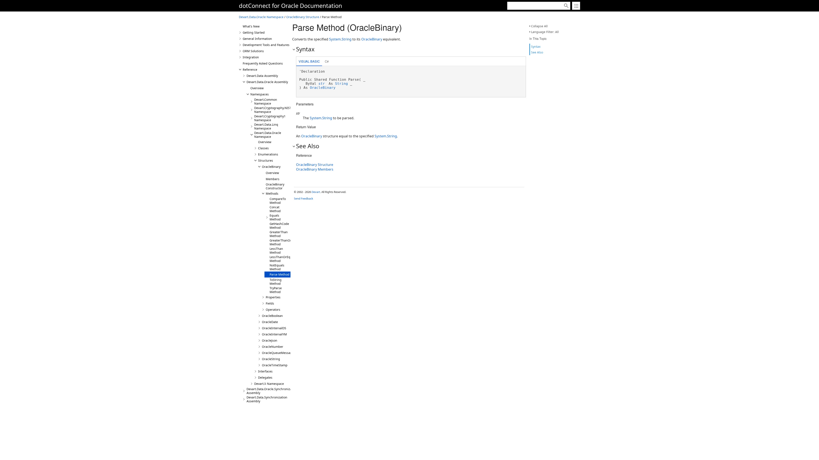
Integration (251, 57)
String (341, 84)
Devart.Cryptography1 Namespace (270, 118)
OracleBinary (271, 167)
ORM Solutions (253, 51)
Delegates (265, 377)
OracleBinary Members (314, 169)
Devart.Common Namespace (265, 101)
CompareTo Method (278, 201)
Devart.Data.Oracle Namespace (261, 17)
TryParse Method (276, 290)
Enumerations (268, 154)
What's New (251, 26)
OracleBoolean (272, 316)
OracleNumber (272, 347)
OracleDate (270, 322)
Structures (265, 160)
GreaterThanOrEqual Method (284, 242)
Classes (263, 148)
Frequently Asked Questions (263, 63)
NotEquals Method (277, 267)
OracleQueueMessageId (279, 353)
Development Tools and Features (266, 45)
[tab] (309, 61)
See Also (537, 52)
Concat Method (275, 209)
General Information (257, 39)
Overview (257, 88)
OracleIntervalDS (274, 328)
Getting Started (254, 32)
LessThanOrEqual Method (282, 259)
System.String (340, 39)
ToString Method (276, 282)
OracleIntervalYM (274, 334)
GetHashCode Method (279, 226)
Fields (270, 303)
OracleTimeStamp (275, 365)
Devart (316, 192)
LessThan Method (276, 250)
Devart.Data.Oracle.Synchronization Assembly (272, 391)
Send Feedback (303, 198)
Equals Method (275, 217)
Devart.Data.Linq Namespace (266, 126)
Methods (272, 193)
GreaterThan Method (279, 234)
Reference (250, 70)
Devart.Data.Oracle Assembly (267, 82)
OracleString (271, 359)
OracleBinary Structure (302, 17)
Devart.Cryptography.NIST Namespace (272, 110)
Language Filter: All (545, 32)
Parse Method (279, 274)
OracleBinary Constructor (275, 186)
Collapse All (539, 26)
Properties (273, 297)
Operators (273, 310)
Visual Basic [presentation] (309, 61)
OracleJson (269, 340)
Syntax (535, 47)
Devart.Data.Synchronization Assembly (267, 399)
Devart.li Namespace (269, 384)
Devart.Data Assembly (262, 76)
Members (272, 179)
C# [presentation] (327, 61)
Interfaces (265, 371)
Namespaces (259, 94)
